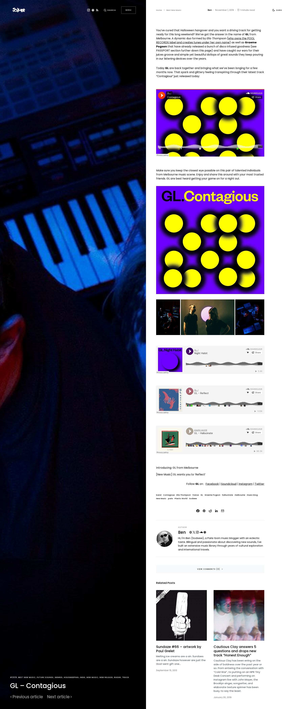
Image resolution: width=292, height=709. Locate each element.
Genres (59, 677)
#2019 (13, 677)
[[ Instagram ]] (88, 10)
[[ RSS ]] (97, 10)
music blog (252, 495)
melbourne (240, 495)
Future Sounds (45, 677)
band (158, 495)
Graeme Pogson (212, 495)
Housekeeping (71, 677)
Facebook (212, 484)
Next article (58, 697)
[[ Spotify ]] (93, 10)
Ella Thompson (183, 495)
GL (202, 495)
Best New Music (26, 677)
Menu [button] (128, 10)
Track (125, 677)
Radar (117, 677)
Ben (182, 532)
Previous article (28, 697)
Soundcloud (228, 484)
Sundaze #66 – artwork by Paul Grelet (178, 648)
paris (170, 498)
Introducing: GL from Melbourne (177, 468)
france (195, 495)
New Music (92, 677)
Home (159, 10)
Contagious (169, 495)
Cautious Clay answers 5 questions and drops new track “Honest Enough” (235, 651)
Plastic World (181, 498)
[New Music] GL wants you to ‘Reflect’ (181, 474)
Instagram (245, 484)
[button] (110, 10)
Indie (82, 677)
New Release (106, 677)
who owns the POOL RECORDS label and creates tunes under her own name (205, 40)
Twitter (259, 484)
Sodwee (193, 498)
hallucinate (227, 495)
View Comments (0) (208, 569)
